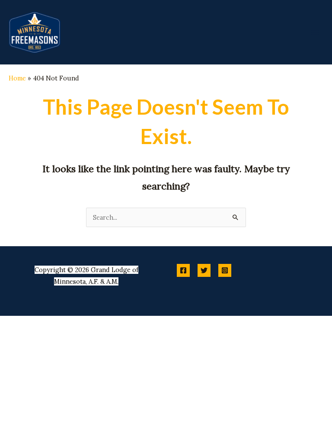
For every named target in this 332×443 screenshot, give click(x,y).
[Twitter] (204, 270)
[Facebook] (183, 270)
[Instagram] (224, 270)
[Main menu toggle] (314, 32)
